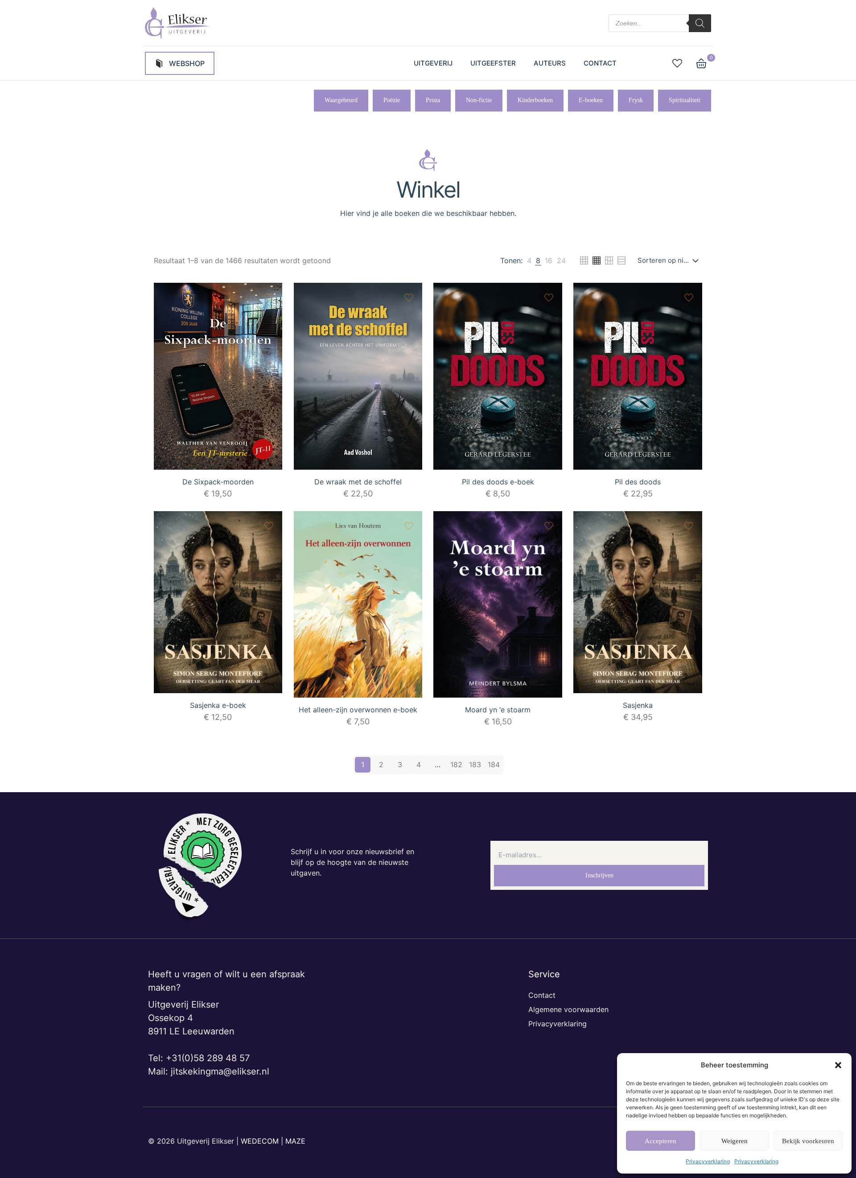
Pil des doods (638, 481)
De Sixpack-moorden (218, 481)
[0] (701, 63)
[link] (529, 260)
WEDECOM (260, 1141)
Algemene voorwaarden (568, 1009)
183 (475, 764)
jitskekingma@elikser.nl (220, 1071)
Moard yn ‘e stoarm (498, 709)
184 (494, 764)
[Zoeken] (700, 23)
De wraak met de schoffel (358, 481)
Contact (542, 995)
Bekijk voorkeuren (808, 1141)
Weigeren (734, 1141)
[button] (838, 1065)
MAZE (295, 1141)
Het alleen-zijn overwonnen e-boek (358, 709)
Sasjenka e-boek (218, 705)
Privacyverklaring (708, 1161)
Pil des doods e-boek (498, 481)
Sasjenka (638, 705)
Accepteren (660, 1141)
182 (456, 764)
